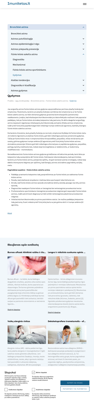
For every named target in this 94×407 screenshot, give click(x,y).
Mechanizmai (19, 64)
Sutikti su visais (75, 383)
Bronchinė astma (19, 27)
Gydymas (17, 74)
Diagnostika (18, 59)
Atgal (10, 213)
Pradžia (11, 101)
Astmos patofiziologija (22, 38)
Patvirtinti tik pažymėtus (75, 389)
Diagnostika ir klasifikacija (23, 85)
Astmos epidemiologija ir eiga (25, 43)
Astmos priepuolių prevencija (25, 49)
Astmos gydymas (19, 90)
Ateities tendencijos (20, 80)
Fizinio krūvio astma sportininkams (29, 69)
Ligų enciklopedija (22, 101)
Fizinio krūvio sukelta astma (24, 54)
